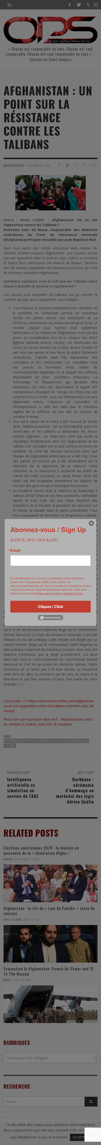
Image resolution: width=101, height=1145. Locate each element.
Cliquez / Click (50, 606)
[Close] (91, 523)
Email (15, 550)
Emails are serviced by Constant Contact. (60, 593)
